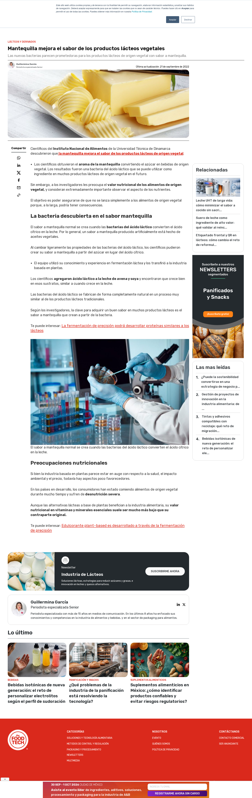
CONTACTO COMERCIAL (231, 737)
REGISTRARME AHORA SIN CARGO (177, 793)
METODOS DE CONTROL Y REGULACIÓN (88, 743)
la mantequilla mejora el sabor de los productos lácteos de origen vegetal (120, 153)
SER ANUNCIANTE (228, 743)
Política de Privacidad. (142, 11)
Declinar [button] (188, 19)
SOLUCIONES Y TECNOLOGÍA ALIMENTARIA (89, 737)
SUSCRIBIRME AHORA (165, 571)
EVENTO (156, 737)
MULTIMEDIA (73, 760)
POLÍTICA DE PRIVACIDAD (165, 749)
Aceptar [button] (172, 19)
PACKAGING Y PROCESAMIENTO (84, 749)
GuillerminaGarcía (26, 64)
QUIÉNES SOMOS (161, 743)
